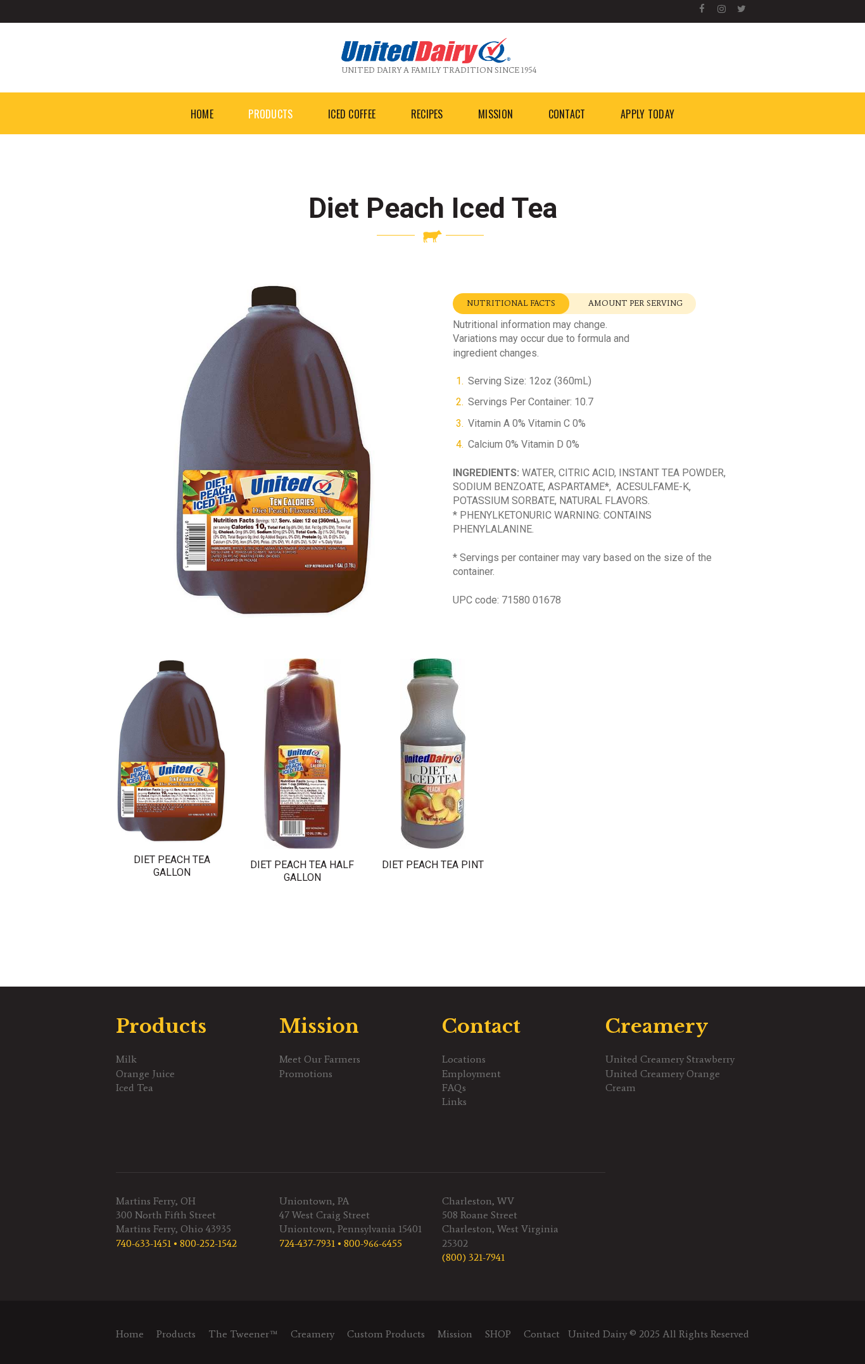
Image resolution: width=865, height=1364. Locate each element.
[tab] (511, 303)
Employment (471, 1074)
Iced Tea (134, 1088)
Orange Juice (145, 1074)
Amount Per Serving (635, 303)
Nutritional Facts (511, 303)
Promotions (305, 1074)
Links (454, 1102)
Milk (126, 1059)
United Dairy (597, 1334)
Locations (464, 1059)
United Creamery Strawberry (670, 1059)
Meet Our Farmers (319, 1059)
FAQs (454, 1088)
